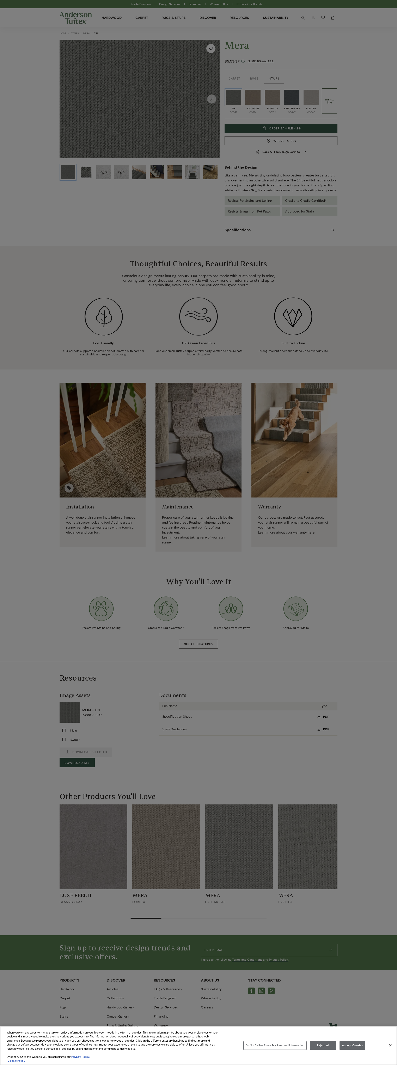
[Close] (390, 1045)
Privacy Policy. (80, 1057)
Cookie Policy (16, 1061)
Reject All (323, 1045)
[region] (198, 1045)
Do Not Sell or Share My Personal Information (275, 1045)
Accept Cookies (352, 1045)
